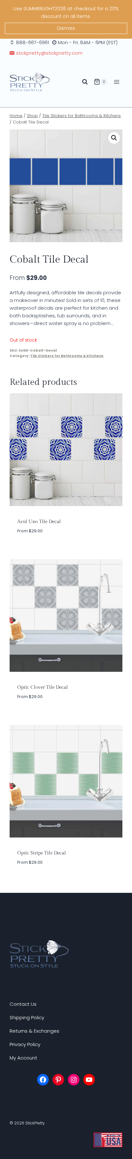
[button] (114, 138)
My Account (23, 1057)
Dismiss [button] (66, 28)
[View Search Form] (85, 82)
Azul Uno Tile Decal (39, 521)
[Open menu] (116, 82)
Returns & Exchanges (34, 1031)
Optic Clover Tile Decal (42, 687)
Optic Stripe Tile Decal (41, 853)
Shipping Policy (27, 1017)
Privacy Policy (25, 1044)
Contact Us (23, 1004)
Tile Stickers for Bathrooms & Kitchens (66, 355)
